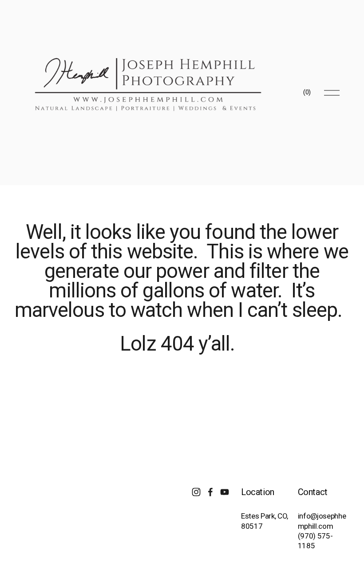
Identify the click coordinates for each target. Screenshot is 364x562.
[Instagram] (196, 492)
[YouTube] (224, 492)
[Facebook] (210, 492)
